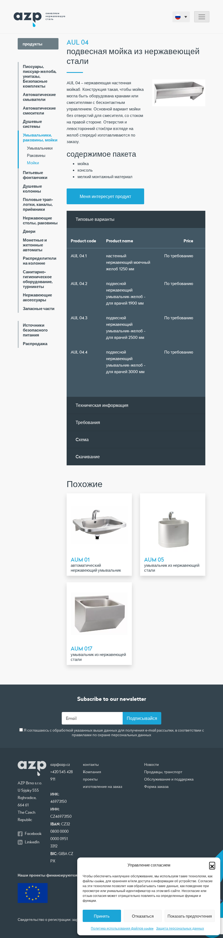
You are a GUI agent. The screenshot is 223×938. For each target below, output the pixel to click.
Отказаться (143, 916)
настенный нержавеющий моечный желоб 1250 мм (128, 262)
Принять (102, 916)
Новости (151, 764)
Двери (29, 231)
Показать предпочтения (190, 916)
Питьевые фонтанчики (35, 175)
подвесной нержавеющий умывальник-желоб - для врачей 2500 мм (125, 327)
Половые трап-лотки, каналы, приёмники (38, 204)
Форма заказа (156, 786)
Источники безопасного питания (35, 330)
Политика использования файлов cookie (122, 928)
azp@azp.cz (60, 764)
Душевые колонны (32, 188)
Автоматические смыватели (39, 97)
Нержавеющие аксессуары (37, 297)
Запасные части (38, 308)
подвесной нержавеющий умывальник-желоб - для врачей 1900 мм (125, 293)
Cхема (82, 439)
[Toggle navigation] (201, 16)
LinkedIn (32, 842)
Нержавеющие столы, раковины (40, 220)
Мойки (33, 162)
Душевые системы (32, 124)
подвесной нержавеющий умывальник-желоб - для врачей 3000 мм (125, 361)
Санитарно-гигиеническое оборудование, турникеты (38, 279)
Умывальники (39, 148)
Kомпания (92, 771)
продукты (32, 44)
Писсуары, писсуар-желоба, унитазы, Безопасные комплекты (40, 76)
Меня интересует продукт (105, 196)
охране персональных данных (124, 734)
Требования (88, 422)
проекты (90, 779)
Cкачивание (88, 456)
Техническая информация (102, 405)
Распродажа (35, 343)
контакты (91, 764)
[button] (212, 865)
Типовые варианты (95, 219)
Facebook (33, 833)
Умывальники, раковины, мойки (40, 137)
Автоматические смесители (39, 110)
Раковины (36, 155)
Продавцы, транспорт (163, 771)
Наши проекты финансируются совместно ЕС (61, 875)
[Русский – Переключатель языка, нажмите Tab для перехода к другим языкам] (181, 16)
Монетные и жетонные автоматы (35, 244)
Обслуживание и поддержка (169, 779)
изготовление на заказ (102, 786)
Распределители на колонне (39, 260)
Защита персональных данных (180, 928)
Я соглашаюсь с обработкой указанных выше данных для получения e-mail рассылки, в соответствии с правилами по (113, 733)
